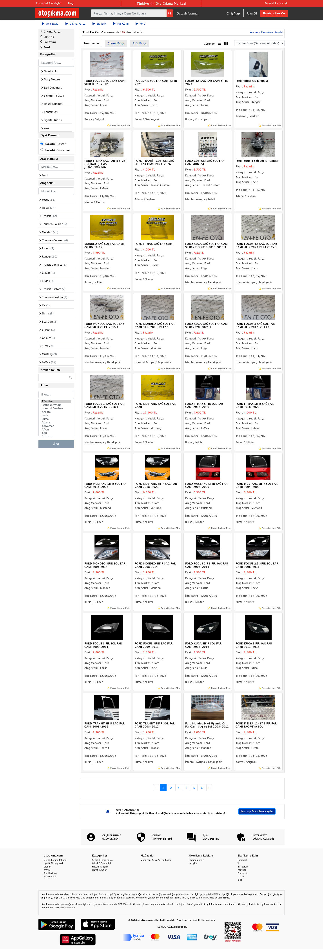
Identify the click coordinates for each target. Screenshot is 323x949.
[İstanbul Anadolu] (56, 408)
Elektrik (101, 23)
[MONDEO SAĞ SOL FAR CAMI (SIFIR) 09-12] (107, 227)
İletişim (193, 863)
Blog (70, 3)
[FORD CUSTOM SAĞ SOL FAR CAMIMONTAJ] (208, 144)
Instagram (243, 866)
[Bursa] (56, 419)
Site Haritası (50, 873)
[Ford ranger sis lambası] (258, 64)
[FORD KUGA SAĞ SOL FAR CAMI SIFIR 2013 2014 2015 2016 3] (208, 227)
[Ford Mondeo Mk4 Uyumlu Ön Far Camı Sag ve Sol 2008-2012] (208, 707)
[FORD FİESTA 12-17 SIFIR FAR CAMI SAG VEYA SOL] (258, 707)
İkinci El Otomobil (101, 863)
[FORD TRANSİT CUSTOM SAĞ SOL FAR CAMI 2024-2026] (157, 144)
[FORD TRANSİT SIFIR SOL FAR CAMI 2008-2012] (157, 707)
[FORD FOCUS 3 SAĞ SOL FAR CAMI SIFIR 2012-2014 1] (258, 307)
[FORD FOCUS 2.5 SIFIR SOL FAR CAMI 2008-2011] (258, 547)
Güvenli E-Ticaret (276, 3)
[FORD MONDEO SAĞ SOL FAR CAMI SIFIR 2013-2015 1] (107, 307)
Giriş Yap (233, 13)
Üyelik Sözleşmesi (53, 863)
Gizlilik (47, 866)
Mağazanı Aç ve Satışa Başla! (156, 860)
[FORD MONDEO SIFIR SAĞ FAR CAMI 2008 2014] (157, 547)
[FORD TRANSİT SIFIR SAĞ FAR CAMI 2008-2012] (107, 707)
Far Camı (123, 23)
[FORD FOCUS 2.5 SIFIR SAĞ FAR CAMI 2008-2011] (208, 547)
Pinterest (242, 873)
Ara (56, 444)
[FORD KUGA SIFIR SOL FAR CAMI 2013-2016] (208, 627)
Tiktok (241, 876)
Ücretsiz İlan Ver (274, 13)
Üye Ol (252, 13)
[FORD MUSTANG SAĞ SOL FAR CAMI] (157, 387)
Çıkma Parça (77, 23)
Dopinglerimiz (196, 860)
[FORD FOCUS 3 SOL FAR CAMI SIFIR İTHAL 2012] (107, 64)
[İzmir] (56, 415)
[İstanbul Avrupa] (56, 405)
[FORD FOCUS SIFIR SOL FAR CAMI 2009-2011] (107, 627)
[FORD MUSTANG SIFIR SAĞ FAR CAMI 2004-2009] (208, 467)
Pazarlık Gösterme (57, 150)
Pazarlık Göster (55, 144)
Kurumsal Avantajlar (49, 3)
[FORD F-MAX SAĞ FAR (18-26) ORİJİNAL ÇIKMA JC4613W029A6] (107, 144)
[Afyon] (56, 429)
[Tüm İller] (56, 401)
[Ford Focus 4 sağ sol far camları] (258, 144)
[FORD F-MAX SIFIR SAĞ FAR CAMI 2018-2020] (258, 387)
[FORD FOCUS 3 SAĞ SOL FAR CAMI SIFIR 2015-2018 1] (107, 387)
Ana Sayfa (52, 23)
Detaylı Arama (187, 13)
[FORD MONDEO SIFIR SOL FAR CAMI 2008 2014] (107, 547)
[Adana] (56, 422)
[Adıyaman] (56, 426)
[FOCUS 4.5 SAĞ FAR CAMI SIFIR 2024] (208, 64)
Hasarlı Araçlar (100, 866)
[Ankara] (56, 412)
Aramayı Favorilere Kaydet (257, 811)
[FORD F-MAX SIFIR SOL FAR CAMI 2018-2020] (208, 387)
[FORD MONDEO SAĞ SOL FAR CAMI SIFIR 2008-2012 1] (157, 307)
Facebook (243, 860)
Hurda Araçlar (99, 870)
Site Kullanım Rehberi (55, 860)
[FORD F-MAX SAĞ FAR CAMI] (157, 227)
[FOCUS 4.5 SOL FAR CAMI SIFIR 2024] (157, 64)
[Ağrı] (56, 433)
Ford (142, 23)
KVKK (47, 870)
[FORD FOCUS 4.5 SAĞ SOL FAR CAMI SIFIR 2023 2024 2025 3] (258, 227)
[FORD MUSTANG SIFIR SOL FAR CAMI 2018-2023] (107, 467)
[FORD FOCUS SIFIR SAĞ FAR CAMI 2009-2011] (157, 627)
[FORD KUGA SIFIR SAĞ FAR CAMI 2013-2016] (258, 627)
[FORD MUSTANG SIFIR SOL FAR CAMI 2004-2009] (258, 467)
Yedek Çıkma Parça (102, 860)
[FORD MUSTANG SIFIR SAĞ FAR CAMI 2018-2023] (157, 467)
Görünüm (209, 43)
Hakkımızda (50, 876)
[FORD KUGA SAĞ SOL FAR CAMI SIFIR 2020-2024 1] (208, 307)
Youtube (242, 870)
